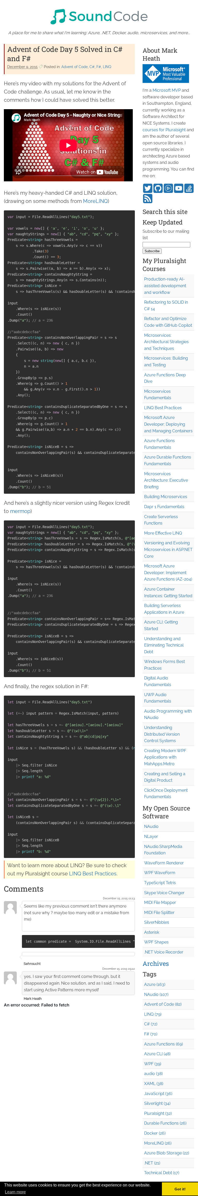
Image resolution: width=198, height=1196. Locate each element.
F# (98, 67)
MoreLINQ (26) (157, 1143)
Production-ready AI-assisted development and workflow (165, 286)
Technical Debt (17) (161, 1172)
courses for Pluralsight (164, 129)
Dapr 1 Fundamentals (164, 506)
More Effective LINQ (163, 533)
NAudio (151, 826)
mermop (20, 511)
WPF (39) (152, 1063)
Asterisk (151, 932)
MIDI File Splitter (159, 912)
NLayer (151, 836)
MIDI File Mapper (160, 902)
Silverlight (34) (157, 1103)
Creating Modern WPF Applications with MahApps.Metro (165, 757)
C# (92, 67)
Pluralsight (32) (158, 1113)
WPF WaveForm (159, 872)
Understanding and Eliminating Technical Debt (164, 645)
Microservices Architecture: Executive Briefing (166, 480)
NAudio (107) (156, 994)
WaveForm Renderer (164, 863)
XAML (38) (153, 1083)
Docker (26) (155, 1133)
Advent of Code (74, 67)
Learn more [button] (15, 1192)
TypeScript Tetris (160, 882)
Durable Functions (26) (165, 1123)
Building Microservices (165, 496)
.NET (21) (152, 1163)
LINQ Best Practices (93, 874)
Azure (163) (154, 984)
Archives (156, 963)
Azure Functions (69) (163, 1044)
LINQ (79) (152, 1014)
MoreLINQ (95, 201)
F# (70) (150, 1034)
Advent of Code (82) (163, 1004)
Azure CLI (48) (157, 1053)
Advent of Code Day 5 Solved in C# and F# (64, 53)
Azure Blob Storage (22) (166, 1153)
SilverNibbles (156, 922)
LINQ (107, 67)
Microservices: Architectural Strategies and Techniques (166, 342)
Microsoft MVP (167, 90)
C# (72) (150, 1024)
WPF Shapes (156, 942)
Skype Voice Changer (164, 892)
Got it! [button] (180, 1189)
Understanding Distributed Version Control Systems (162, 734)
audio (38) (153, 1073)
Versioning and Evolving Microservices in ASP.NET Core (168, 549)
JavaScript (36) (158, 1093)
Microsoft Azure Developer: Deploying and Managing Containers (168, 424)
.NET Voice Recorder (163, 952)
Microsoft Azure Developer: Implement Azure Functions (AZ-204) (168, 573)
